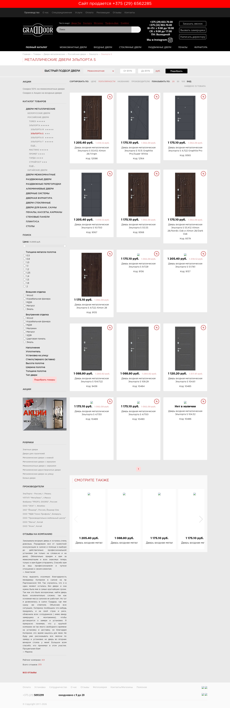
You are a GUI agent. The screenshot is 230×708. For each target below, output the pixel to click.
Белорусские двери (39, 113)
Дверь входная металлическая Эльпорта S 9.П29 (194, 543)
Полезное (142, 687)
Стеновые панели (38, 217)
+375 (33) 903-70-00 (160, 25)
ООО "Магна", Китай (33, 522)
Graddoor (125, 23)
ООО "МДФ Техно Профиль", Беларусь (42, 514)
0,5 (28, 256)
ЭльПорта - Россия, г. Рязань (37, 494)
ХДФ (29, 335)
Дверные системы (37, 193)
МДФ (29, 302)
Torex (32, 121)
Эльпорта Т (37, 142)
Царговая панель (36, 339)
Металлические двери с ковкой (38, 458)
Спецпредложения (62, 12)
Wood (29, 295)
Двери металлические (40, 109)
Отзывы (117, 12)
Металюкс (98, 23)
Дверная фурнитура (39, 198)
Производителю (140, 81)
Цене (93, 81)
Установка (40, 687)
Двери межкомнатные (40, 175)
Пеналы (182, 47)
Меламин (31, 328)
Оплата (89, 12)
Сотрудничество (58, 687)
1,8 (27, 283)
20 (173, 81)
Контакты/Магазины (122, 687)
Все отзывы (30, 673)
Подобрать (176, 71)
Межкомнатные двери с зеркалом (39, 466)
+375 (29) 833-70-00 (161, 21)
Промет (33, 154)
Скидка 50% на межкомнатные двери (44, 89)
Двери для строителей (34, 454)
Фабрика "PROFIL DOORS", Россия (40, 502)
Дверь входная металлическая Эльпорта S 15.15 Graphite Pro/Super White (159, 543)
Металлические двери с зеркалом (39, 462)
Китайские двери (37, 170)
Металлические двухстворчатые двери (42, 470)
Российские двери (38, 117)
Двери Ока (76, 23)
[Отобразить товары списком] (199, 81)
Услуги (78, 12)
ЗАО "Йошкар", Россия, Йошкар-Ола (41, 510)
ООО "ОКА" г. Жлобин (34, 506)
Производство (31, 12)
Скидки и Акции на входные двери (42, 93)
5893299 (33, 695)
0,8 (28, 259)
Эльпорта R (37, 138)
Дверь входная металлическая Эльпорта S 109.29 (124, 543)
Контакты (130, 12)
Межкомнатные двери (73, 47)
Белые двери (29, 478)
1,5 (27, 280)
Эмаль (29, 309)
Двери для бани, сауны (41, 208)
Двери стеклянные (38, 203)
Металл (30, 306)
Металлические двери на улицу (38, 474)
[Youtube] (206, 687)
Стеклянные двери (130, 47)
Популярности (106, 81)
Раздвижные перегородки (43, 184)
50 (178, 81)
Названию (123, 81)
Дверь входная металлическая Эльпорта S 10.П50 (89, 543)
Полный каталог (36, 47)
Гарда (32, 158)
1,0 (27, 262)
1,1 (27, 266)
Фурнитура (200, 47)
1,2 (27, 269)
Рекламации (103, 12)
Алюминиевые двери (40, 189)
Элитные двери (30, 450)
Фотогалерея (100, 687)
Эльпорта (87, 23)
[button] (201, 519)
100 (183, 81)
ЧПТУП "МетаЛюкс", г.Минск (37, 498)
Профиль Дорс (112, 23)
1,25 (28, 273)
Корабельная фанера (38, 299)
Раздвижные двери (159, 47)
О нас (46, 12)
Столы (30, 226)
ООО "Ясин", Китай (32, 526)
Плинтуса (32, 222)
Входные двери (103, 47)
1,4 (27, 276)
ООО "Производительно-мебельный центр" (44, 518)
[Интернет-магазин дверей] (38, 30)
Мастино (34, 150)
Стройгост (35, 162)
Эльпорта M (37, 129)
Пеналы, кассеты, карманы (44, 212)
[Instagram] (203, 687)
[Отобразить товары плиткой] (195, 81)
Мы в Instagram (157, 39)
